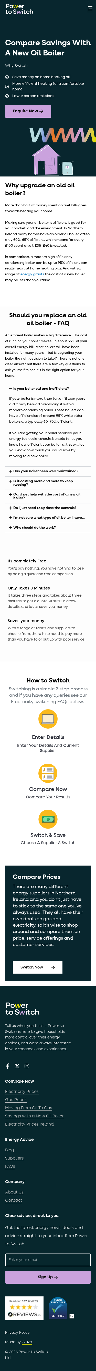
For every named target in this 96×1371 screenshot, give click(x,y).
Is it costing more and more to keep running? (43, 483)
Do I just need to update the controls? (44, 508)
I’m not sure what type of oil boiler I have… (49, 517)
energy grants (32, 274)
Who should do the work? (34, 527)
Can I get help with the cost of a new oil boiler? (46, 496)
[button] (90, 9)
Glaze (27, 1342)
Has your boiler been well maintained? (45, 471)
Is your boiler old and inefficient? (41, 389)
